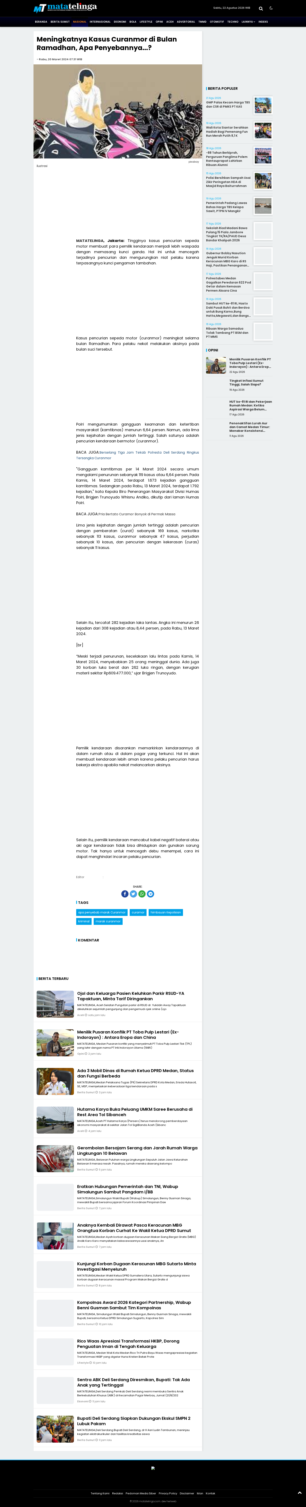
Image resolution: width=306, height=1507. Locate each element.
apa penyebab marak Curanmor (102, 912)
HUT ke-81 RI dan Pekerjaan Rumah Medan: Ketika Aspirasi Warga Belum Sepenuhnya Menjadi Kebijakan (250, 409)
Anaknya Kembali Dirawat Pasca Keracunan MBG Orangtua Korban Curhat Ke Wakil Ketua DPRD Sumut (134, 1227)
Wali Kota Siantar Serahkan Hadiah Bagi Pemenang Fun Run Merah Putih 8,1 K (227, 131)
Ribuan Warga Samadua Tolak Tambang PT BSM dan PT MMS (227, 332)
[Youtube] (158, 1482)
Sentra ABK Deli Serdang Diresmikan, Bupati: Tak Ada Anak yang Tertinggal (133, 1382)
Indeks (263, 21)
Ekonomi (120, 21)
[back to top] (300, 1492)
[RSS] (169, 1482)
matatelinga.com (149, 1501)
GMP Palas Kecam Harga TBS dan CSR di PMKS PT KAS (228, 104)
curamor (138, 912)
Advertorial (186, 21)
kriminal (84, 921)
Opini (159, 21)
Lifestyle (146, 21)
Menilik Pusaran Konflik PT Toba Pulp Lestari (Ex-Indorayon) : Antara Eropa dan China (128, 1034)
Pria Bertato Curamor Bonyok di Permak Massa (136, 514)
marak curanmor (108, 921)
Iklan (200, 1493)
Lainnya (247, 21)
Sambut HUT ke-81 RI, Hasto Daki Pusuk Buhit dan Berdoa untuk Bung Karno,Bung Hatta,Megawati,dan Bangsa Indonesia (228, 311)
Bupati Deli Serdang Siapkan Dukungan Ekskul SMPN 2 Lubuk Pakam (133, 1421)
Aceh (170, 21)
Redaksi (117, 1493)
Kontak (210, 1493)
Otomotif (217, 21)
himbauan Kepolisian (166, 912)
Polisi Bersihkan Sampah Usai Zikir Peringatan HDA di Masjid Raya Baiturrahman (228, 182)
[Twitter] (148, 1482)
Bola (132, 21)
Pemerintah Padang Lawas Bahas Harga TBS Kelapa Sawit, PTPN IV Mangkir (226, 207)
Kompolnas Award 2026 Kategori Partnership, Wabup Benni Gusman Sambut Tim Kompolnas (134, 1305)
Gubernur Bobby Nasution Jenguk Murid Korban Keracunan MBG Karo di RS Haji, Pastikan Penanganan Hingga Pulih (226, 261)
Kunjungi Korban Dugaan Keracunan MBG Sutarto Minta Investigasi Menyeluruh (136, 1266)
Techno (232, 21)
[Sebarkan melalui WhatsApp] (142, 894)
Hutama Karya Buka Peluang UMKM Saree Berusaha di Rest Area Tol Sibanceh (135, 1112)
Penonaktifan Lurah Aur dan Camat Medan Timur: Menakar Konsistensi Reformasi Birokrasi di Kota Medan (249, 431)
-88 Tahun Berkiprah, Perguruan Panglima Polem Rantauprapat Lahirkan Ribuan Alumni (227, 159)
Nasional (79, 21)
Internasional (100, 21)
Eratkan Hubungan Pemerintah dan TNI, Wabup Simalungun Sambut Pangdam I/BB (127, 1189)
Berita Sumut (60, 21)
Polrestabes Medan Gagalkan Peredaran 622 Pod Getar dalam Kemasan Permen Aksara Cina (228, 284)
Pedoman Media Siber (141, 1493)
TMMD (202, 21)
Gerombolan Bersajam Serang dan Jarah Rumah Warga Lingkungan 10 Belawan (137, 1150)
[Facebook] (137, 1482)
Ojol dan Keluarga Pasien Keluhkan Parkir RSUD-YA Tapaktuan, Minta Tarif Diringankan (130, 996)
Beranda (41, 21)
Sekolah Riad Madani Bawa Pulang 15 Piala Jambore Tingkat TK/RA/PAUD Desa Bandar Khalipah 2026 (226, 234)
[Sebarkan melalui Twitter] (133, 894)
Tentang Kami (100, 1493)
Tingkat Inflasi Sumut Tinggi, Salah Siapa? (246, 383)
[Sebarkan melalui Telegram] (150, 894)
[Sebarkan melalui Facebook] (125, 894)
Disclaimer (187, 1493)
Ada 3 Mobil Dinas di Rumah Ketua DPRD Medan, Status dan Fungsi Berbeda (135, 1073)
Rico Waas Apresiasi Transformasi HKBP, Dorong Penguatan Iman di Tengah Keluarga (128, 1343)
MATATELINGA (89, 240)
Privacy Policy (168, 1493)
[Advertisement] (118, 206)
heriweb (171, 1501)
